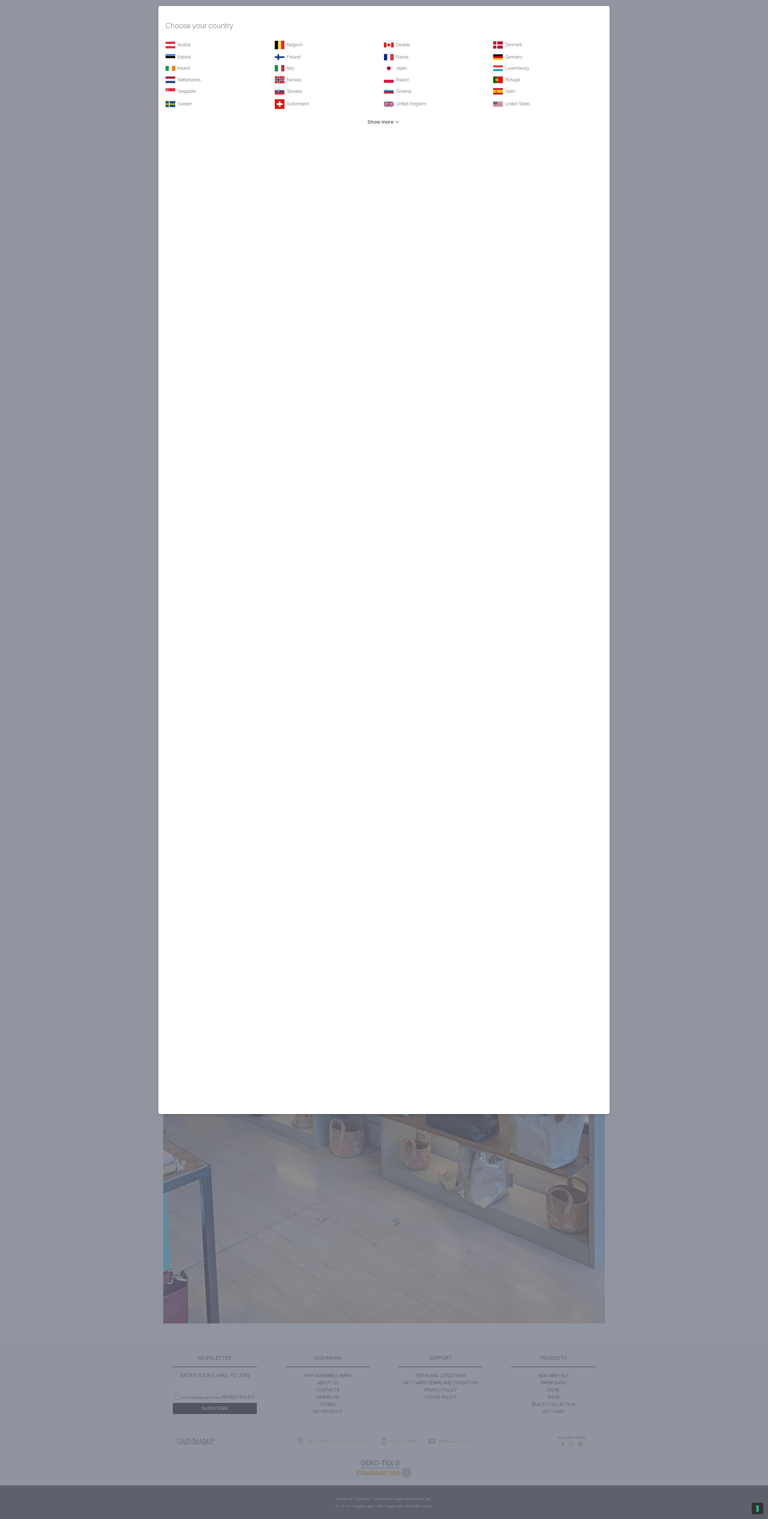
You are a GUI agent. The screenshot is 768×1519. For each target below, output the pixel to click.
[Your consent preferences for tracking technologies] (757, 1508)
